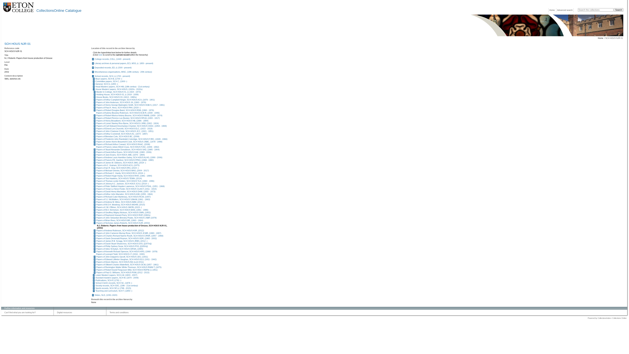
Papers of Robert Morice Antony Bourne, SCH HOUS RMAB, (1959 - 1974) (129, 115)
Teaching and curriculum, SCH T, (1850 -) (113, 291)
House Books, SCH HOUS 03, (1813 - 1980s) (116, 97)
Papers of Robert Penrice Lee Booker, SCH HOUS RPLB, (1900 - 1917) (128, 118)
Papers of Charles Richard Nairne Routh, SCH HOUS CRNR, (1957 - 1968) (129, 236)
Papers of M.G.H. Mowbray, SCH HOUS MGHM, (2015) (120, 205)
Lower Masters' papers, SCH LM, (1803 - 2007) (116, 275)
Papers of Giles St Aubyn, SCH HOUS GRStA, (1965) (119, 249)
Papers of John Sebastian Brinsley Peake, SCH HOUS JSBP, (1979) (126, 218)
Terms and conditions (119, 312)
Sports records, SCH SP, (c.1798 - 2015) (113, 288)
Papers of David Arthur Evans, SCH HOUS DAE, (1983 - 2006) (124, 152)
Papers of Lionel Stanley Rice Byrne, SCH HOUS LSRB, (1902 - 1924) (127, 123)
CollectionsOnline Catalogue (58, 11)
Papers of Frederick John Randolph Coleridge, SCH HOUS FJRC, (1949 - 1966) (131, 139)
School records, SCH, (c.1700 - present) (112, 76)
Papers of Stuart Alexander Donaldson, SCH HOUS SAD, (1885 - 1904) (128, 149)
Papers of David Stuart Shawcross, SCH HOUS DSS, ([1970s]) (124, 244)
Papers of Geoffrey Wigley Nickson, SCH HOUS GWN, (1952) (123, 212)
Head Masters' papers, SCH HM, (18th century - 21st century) (122, 87)
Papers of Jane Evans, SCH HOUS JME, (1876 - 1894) (120, 155)
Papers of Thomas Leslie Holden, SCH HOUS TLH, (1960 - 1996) (125, 181)
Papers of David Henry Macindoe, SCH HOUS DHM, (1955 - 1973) (125, 191)
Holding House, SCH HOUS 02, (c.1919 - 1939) (117, 94)
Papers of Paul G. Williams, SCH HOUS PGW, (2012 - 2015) (122, 272)
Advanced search (565, 10)
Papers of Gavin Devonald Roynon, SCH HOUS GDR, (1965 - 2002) (126, 238)
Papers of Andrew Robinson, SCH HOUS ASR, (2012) (120, 230)
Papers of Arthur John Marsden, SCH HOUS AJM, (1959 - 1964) (124, 194)
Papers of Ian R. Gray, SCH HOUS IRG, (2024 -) (117, 168)
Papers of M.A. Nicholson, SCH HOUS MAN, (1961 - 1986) (122, 210)
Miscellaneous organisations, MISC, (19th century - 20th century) (123, 72)
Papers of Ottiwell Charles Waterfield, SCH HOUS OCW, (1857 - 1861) (127, 265)
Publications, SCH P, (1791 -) (108, 280)
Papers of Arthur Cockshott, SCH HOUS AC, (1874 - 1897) (122, 134)
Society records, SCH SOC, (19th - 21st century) (116, 286)
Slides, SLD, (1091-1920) (106, 295)
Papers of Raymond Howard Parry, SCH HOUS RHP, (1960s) (123, 215)
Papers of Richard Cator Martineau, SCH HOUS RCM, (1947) (123, 197)
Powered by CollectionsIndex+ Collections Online (607, 318)
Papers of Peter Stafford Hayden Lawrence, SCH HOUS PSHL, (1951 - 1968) (130, 186)
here (100, 55)
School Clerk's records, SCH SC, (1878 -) (113, 283)
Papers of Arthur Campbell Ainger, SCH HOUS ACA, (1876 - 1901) (125, 100)
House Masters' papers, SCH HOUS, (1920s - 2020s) (119, 89)
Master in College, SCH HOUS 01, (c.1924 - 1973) (118, 92)
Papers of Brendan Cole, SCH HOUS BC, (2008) (117, 136)
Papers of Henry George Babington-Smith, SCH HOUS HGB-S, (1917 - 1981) (130, 105)
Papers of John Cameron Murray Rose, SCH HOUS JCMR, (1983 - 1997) (128, 233)
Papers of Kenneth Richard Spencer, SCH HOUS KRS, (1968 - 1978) (126, 251)
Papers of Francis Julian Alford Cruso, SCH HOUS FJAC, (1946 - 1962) (127, 147)
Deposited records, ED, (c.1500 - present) (113, 68)
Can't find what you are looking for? (20, 312)
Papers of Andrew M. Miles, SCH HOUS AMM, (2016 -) (120, 202)
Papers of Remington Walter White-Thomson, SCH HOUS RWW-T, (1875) (129, 267)
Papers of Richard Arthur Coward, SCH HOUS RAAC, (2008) (123, 144)
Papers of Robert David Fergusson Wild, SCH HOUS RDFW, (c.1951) (127, 270)
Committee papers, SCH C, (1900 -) (111, 81)
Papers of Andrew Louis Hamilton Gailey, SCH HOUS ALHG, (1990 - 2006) (129, 157)
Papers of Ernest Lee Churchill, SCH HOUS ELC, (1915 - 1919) (124, 129)
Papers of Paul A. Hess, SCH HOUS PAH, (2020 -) (118, 108)
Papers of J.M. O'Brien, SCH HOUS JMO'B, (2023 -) (119, 207)
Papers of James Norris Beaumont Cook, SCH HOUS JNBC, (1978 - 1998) (129, 142)
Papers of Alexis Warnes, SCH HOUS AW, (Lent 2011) (120, 262)
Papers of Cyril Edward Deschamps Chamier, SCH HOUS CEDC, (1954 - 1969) (131, 126)
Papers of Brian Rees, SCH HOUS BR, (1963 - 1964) (119, 220)
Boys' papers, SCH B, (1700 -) (108, 79)
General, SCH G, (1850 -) (106, 84)
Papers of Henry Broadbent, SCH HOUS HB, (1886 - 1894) (122, 121)
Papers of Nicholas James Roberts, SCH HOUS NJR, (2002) (123, 223)
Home (552, 10)
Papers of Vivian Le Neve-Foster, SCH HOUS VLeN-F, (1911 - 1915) (126, 189)
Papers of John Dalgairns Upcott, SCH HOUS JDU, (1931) (122, 257)
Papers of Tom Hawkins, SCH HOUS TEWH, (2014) (119, 178)
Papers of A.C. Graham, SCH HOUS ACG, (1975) (118, 165)
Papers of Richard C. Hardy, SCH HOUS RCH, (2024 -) (120, 173)
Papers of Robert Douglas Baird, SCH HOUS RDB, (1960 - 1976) (125, 110)
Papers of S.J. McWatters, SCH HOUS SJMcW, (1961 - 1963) (123, 199)
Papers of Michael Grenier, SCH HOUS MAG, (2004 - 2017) (122, 170)
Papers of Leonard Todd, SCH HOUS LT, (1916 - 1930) (120, 254)
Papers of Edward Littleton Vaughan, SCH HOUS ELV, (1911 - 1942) (126, 259)
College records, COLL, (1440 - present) (112, 59)
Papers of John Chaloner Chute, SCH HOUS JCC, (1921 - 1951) (124, 131)
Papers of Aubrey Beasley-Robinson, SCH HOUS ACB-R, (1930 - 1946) (128, 113)
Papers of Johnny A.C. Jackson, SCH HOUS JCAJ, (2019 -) (122, 184)
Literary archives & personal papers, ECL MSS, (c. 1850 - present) (124, 63)
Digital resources (64, 312)
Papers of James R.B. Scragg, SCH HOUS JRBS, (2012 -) (121, 241)
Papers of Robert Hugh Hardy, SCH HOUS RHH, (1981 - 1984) (124, 176)
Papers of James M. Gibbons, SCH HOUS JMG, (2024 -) (121, 163)
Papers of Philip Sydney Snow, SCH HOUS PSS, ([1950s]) (122, 246)
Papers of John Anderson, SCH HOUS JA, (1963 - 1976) (121, 102)
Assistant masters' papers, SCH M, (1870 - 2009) (117, 278)
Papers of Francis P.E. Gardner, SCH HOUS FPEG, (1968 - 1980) (125, 160)
